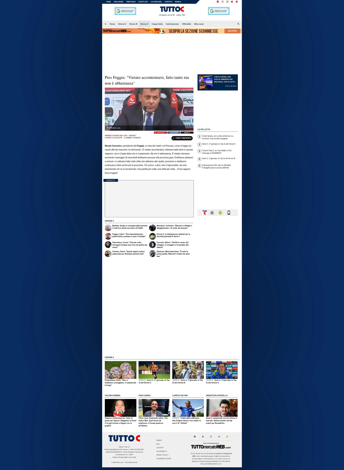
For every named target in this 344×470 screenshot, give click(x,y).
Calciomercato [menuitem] (172, 24)
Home (108, 2)
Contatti (160, 447)
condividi (173, 132)
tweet (186, 132)
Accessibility (161, 451)
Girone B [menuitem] (133, 24)
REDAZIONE (118, 2)
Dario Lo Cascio (113, 137)
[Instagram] (227, 2)
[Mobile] (229, 212)
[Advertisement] (218, 322)
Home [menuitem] (112, 24)
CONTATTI (168, 2)
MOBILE (178, 2)
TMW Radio (131, 2)
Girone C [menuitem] (144, 24)
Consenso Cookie (163, 459)
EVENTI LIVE (143, 2)
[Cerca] (238, 24)
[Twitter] (223, 2)
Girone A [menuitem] (122, 24)
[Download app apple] (232, 2)
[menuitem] (105, 24)
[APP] (205, 212)
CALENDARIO (156, 2)
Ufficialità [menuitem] (186, 24)
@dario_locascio (133, 137)
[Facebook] (218, 2)
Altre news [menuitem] (199, 24)
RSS (157, 444)
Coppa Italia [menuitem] (157, 24)
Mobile (159, 440)
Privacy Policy (162, 455)
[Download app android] (237, 2)
